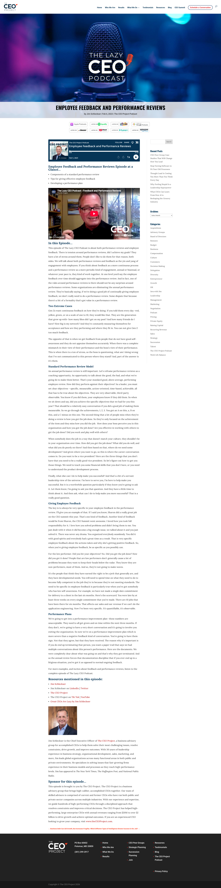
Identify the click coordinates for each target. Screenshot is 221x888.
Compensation (156, 253)
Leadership (155, 296)
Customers (155, 262)
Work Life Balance (158, 355)
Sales (152, 334)
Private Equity (156, 321)
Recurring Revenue (158, 329)
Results (121, 8)
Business (154, 249)
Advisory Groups (157, 232)
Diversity (154, 274)
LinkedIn (74, 688)
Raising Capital (156, 325)
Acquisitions (155, 228)
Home (99, 8)
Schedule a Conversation (200, 7)
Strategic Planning (137, 847)
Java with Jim (155, 291)
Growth (153, 283)
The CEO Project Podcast (125, 114)
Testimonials (148, 8)
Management (156, 300)
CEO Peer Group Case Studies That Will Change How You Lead (161, 158)
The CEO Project (59, 692)
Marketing (154, 304)
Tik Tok (75, 697)
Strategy (154, 338)
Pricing (153, 317)
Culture (153, 257)
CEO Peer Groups (136, 843)
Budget (153, 245)
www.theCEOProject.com (99, 821)
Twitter (85, 688)
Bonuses (154, 241)
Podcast (153, 312)
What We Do (132, 8)
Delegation (155, 270)
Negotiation (155, 308)
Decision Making (157, 266)
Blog (170, 8)
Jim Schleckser (94, 114)
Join (131, 860)
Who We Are (110, 8)
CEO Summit (180, 8)
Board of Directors (158, 236)
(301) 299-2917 (82, 852)
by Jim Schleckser (70, 701)
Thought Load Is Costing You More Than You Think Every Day (161, 176)
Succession (155, 342)
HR (151, 287)
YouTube (85, 697)
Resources (160, 8)
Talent (153, 346)
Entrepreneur (156, 279)
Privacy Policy (161, 871)
